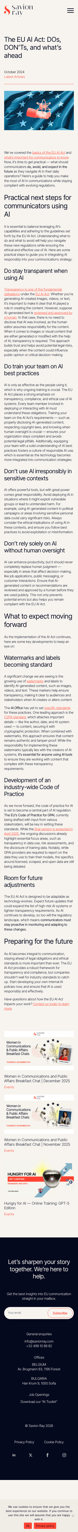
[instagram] (64, 1455)
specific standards (57, 708)
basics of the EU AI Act (48, 152)
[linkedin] (14, 1455)
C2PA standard (15, 717)
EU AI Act (42, 294)
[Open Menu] (70, 10)
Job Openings (39, 1394)
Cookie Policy (54, 1442)
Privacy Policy (24, 1442)
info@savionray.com (39, 1341)
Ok (28, 1525)
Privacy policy (45, 1525)
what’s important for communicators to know (36, 157)
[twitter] (31, 1455)
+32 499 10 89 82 (39, 1346)
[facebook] (47, 1455)
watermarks (35, 681)
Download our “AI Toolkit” (39, 1402)
